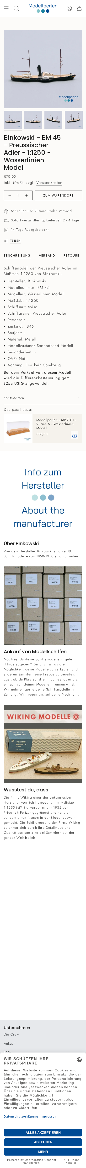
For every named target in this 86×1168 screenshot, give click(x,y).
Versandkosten (49, 182)
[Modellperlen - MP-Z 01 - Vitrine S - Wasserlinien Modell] (18, 428)
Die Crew (11, 1034)
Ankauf (9, 1043)
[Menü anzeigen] (6, 8)
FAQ (7, 1052)
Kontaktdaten (14, 397)
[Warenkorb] (79, 8)
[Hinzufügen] (74, 435)
